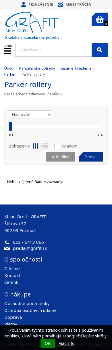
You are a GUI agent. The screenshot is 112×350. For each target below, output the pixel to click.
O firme (12, 268)
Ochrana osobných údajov (30, 310)
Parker (10, 74)
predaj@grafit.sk (30, 248)
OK (48, 343)
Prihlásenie (40, 4)
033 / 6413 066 (28, 242)
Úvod (8, 68)
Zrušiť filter (60, 156)
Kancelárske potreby (37, 68)
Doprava (13, 317)
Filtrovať (91, 156)
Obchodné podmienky (27, 303)
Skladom (70, 146)
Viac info (67, 343)
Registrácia (78, 4)
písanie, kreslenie (76, 68)
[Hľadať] (100, 50)
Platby (10, 324)
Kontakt (12, 275)
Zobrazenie (19, 146)
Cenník (11, 282)
